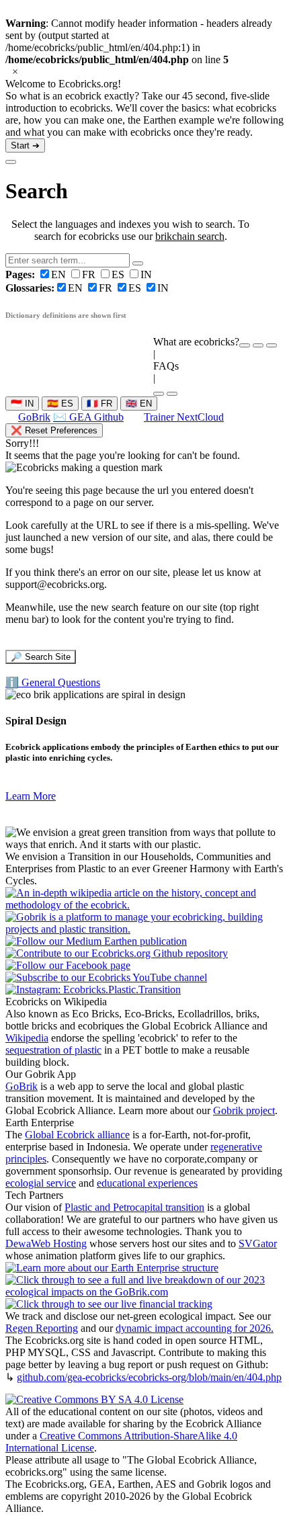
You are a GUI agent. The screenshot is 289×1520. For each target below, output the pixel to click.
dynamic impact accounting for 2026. (195, 1328)
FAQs (166, 366)
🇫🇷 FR (99, 403)
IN (146, 274)
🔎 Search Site (41, 657)
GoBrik (34, 417)
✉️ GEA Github (88, 417)
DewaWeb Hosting (46, 1243)
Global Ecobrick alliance (77, 1134)
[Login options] (271, 345)
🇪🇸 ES (60, 403)
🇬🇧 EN (139, 403)
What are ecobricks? (196, 341)
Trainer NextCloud (184, 417)
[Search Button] (137, 263)
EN (37, 274)
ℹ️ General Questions (52, 682)
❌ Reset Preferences (54, 430)
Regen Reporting (41, 1328)
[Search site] (158, 394)
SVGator (258, 1243)
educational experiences (147, 1183)
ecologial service (40, 1183)
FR (90, 274)
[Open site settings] (244, 345)
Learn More (30, 796)
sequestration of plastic (53, 1050)
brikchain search (189, 236)
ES (119, 274)
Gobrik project (244, 1110)
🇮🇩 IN (22, 403)
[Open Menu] (172, 394)
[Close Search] (10, 162)
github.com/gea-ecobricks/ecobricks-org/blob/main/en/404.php (149, 1377)
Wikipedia (26, 1038)
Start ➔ (25, 145)
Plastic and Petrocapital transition (134, 1207)
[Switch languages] (258, 345)
